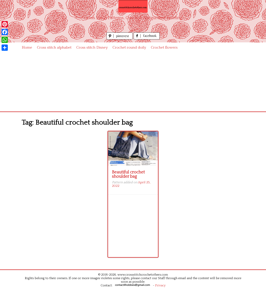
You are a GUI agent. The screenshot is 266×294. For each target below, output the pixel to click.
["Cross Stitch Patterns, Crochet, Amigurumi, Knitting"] (133, 6)
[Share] (5, 48)
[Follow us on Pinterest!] (120, 38)
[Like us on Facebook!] (147, 38)
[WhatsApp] (5, 40)
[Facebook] (5, 32)
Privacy (160, 285)
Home (27, 47)
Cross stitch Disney (92, 47)
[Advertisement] (133, 82)
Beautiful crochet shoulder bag (128, 174)
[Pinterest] (5, 24)
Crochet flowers (164, 47)
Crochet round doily (129, 47)
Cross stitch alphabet (54, 47)
